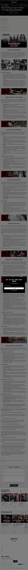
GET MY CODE (14, 288)
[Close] (24, 278)
